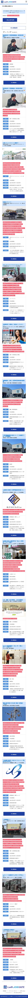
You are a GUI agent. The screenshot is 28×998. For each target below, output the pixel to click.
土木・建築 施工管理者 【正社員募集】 (13, 600)
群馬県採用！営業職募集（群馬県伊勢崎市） (12, 89)
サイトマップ (8, 992)
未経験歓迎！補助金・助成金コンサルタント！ (13, 325)
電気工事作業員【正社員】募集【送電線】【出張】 (13, 703)
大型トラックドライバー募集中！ (11, 143)
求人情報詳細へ (14, 82)
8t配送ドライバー (7, 202)
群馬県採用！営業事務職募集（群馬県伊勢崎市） (13, 35)
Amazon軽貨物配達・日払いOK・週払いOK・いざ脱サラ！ (13, 646)
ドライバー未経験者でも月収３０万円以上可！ (13, 875)
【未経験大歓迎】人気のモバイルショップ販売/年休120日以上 (13, 761)
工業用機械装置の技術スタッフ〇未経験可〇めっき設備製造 (13, 435)
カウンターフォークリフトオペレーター (12, 264)
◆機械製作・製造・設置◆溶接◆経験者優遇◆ (13, 381)
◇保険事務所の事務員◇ (9, 930)
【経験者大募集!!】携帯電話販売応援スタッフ (13, 490)
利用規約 (4, 990)
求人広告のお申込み (18, 992)
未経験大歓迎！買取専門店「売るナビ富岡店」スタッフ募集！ (13, 541)
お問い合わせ (22, 990)
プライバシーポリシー (13, 990)
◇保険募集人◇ (6, 819)
